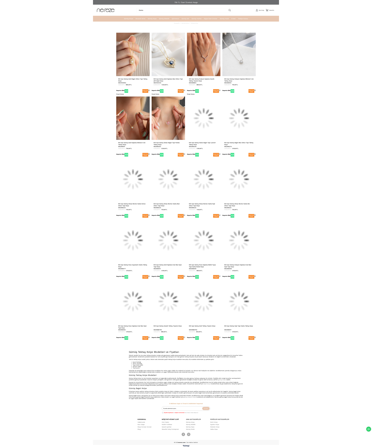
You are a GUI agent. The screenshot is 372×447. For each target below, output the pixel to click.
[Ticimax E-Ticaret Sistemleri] (186, 446)
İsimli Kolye (214, 422)
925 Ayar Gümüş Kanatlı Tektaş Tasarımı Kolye (168, 326)
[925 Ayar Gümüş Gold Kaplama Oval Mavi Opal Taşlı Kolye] (168, 240)
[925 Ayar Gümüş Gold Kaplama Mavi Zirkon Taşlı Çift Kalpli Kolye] (168, 54)
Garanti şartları (166, 427)
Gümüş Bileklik (190, 424)
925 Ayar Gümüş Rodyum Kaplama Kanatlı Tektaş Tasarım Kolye (201, 80)
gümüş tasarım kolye (189, 397)
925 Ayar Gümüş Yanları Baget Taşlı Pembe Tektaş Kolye (167, 143)
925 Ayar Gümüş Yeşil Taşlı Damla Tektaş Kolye (238, 326)
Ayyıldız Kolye (214, 424)
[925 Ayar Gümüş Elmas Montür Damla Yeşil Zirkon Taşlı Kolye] (203, 179)
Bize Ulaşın (141, 424)
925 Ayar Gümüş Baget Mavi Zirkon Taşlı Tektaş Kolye (238, 143)
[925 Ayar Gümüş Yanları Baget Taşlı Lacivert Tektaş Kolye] (203, 118)
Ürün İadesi (165, 422)
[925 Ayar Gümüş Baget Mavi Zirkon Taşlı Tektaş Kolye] (239, 118)
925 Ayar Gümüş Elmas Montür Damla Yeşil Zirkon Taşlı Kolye (202, 204)
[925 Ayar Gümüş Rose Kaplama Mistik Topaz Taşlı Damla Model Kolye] (203, 240)
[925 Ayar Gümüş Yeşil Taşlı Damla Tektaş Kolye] (239, 301)
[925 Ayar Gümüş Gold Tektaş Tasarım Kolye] (203, 301)
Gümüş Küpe (190, 427)
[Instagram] (188, 434)
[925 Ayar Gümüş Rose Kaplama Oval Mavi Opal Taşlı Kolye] (133, 301)
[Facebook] (183, 434)
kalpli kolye (206, 384)
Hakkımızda (141, 422)
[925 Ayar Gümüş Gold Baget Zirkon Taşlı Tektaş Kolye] (133, 54)
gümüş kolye (222, 379)
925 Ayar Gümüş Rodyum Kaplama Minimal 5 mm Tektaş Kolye (239, 80)
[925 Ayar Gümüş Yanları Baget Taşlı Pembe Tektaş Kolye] (168, 118)
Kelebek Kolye (214, 427)
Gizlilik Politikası (167, 424)
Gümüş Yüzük (190, 429)
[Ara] (229, 10)
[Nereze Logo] (106, 10)
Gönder (206, 408)
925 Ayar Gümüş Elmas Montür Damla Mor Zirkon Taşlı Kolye (237, 204)
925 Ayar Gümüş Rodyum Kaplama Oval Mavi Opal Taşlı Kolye (237, 266)
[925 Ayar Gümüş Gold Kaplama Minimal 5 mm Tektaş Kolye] (133, 118)
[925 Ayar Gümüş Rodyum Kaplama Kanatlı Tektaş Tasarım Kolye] (203, 54)
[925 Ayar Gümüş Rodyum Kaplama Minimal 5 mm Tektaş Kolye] (239, 54)
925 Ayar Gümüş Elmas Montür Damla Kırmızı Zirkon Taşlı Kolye (132, 204)
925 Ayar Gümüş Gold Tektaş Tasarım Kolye (202, 326)
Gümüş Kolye (190, 422)
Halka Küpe (214, 429)
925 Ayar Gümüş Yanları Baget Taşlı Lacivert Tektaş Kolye (202, 143)
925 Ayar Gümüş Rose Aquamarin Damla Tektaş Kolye (132, 266)
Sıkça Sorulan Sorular (145, 427)
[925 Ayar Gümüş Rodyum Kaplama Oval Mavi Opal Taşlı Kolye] (239, 240)
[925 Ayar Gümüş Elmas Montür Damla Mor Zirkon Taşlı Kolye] (239, 179)
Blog (139, 429)
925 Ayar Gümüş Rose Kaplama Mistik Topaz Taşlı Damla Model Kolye (202, 266)
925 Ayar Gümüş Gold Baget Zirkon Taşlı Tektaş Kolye (132, 80)
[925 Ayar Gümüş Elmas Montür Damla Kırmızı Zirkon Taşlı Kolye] (133, 179)
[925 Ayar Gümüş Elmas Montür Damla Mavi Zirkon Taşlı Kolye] (168, 179)
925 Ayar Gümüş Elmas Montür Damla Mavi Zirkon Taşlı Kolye (167, 204)
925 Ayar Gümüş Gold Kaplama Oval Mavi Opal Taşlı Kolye (168, 266)
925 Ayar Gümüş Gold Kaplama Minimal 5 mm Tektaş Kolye (131, 143)
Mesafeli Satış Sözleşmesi (170, 429)
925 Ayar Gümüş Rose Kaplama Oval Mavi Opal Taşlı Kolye (132, 327)
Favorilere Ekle (149, 90)
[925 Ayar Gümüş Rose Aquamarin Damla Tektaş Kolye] (133, 240)
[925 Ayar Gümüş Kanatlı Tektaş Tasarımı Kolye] (168, 301)
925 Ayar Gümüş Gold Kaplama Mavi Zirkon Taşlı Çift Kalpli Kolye (168, 80)
